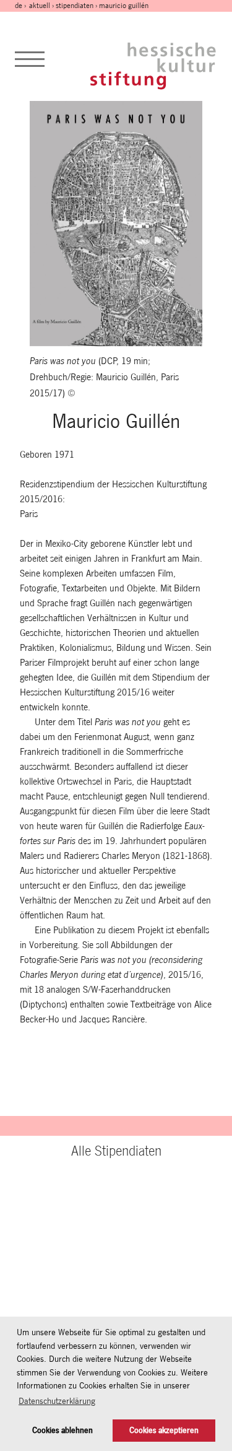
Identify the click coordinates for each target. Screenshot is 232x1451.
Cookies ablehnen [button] (62, 1430)
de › (21, 5)
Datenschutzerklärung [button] (57, 1401)
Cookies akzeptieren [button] (164, 1430)
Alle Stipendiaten (116, 1151)
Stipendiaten (74, 5)
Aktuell (39, 5)
